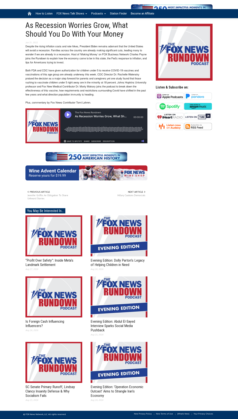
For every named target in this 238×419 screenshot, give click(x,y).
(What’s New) (183, 413)
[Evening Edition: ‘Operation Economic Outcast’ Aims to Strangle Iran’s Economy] (119, 362)
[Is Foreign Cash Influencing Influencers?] (53, 296)
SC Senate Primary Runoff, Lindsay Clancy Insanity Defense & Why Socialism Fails (50, 391)
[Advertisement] (184, 167)
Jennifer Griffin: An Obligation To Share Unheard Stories (48, 197)
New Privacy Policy (143, 413)
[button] (209, 13)
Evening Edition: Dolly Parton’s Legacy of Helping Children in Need (118, 262)
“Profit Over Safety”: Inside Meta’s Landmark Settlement (49, 262)
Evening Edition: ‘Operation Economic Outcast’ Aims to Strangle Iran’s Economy (117, 391)
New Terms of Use (164, 413)
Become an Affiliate (142, 13)
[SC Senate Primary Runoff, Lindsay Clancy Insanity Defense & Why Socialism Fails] (53, 362)
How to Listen (44, 13)
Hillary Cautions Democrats (131, 195)
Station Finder (118, 13)
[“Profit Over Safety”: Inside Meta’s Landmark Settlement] (53, 235)
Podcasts (96, 15)
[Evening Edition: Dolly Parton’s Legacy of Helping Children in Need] (119, 235)
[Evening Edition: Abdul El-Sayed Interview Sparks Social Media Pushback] (119, 296)
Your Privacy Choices (203, 413)
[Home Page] (29, 13)
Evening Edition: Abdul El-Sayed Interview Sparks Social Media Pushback (113, 325)
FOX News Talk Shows (69, 15)
